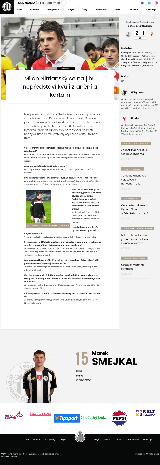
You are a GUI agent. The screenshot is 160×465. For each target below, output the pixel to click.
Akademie (101, 9)
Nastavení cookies (9, 456)
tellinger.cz (154, 454)
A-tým (70, 9)
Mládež (107, 439)
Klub (19, 9)
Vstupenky (53, 9)
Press (117, 9)
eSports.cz (49, 454)
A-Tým (62, 439)
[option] (14, 414)
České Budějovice (39, 3)
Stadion (34, 9)
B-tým (97, 439)
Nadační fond (132, 439)
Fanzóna (133, 9)
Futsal (118, 439)
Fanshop (151, 9)
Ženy (84, 9)
